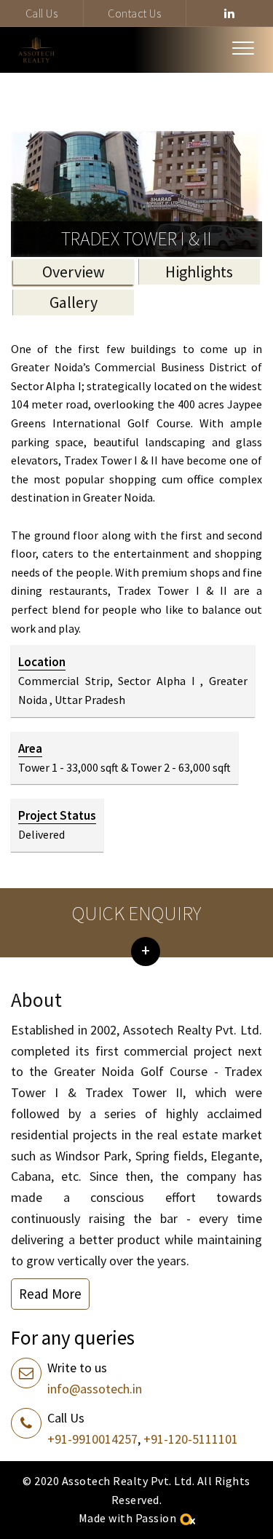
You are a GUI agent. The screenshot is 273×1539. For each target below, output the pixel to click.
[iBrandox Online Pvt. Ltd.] (187, 1518)
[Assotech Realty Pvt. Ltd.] (36, 50)
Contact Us (134, 13)
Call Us (41, 13)
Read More (50, 1293)
